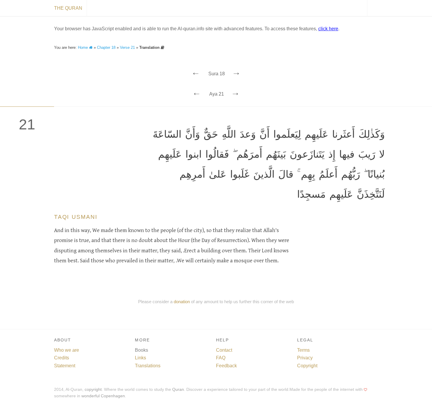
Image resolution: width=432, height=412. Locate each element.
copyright (93, 389)
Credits (61, 357)
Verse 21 (127, 47)
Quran (178, 389)
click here (328, 28)
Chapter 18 (106, 47)
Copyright (307, 365)
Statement (64, 365)
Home (83, 47)
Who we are (66, 350)
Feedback (226, 365)
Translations (147, 365)
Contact (224, 350)
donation (182, 301)
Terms (303, 350)
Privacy (305, 357)
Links (140, 357)
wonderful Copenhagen (103, 396)
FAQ (220, 357)
